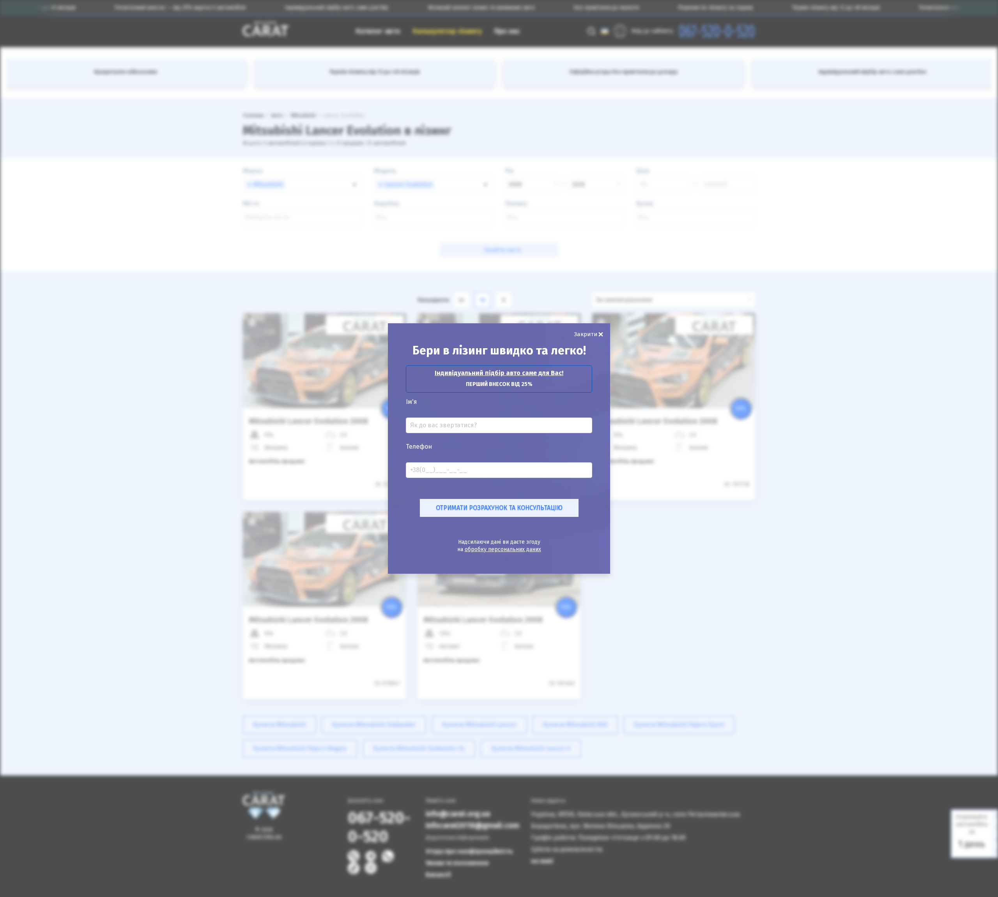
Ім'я (411, 401)
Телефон (419, 446)
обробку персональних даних (503, 549)
